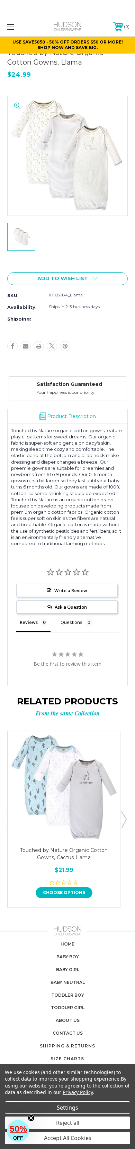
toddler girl (67, 1007)
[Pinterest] (65, 346)
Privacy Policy (78, 1092)
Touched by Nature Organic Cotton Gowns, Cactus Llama (64, 854)
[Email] (25, 346)
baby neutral (68, 982)
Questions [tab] (71, 622)
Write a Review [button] (70, 590)
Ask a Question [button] (71, 607)
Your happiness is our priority (65, 392)
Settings (67, 1107)
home (67, 944)
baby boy (67, 956)
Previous (4, 819)
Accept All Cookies (67, 1138)
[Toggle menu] (19, 26)
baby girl (67, 969)
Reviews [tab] (29, 622)
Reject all (67, 1123)
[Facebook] (12, 346)
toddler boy (67, 995)
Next (123, 819)
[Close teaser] (31, 1117)
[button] (18, 1131)
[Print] (39, 346)
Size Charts (67, 1058)
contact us (68, 1033)
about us (68, 1020)
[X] (52, 346)
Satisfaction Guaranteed (69, 384)
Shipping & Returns (67, 1045)
